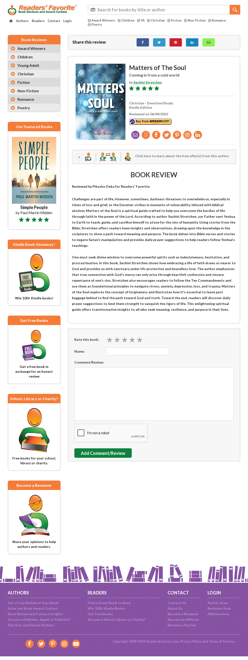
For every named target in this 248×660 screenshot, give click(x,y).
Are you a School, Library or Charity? (117, 619)
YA (143, 20)
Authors (22, 21)
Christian (158, 20)
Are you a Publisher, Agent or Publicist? (39, 619)
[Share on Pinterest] (176, 42)
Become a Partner (182, 625)
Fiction (176, 20)
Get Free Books (100, 614)
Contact (54, 21)
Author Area (218, 603)
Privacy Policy (191, 641)
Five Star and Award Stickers (31, 625)
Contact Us (177, 603)
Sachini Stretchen (147, 82)
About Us (175, 608)
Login (67, 21)
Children (128, 20)
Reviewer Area (219, 608)
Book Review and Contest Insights (35, 614)
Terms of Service (221, 641)
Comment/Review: (89, 362)
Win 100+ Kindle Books (106, 608)
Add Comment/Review (103, 453)
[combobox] (164, 9)
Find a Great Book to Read (109, 603)
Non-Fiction (197, 20)
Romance (219, 20)
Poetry (97, 24)
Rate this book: (86, 339)
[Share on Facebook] (143, 42)
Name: (79, 351)
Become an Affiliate (183, 619)
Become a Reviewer (183, 614)
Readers (38, 21)
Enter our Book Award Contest (33, 608)
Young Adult (28, 65)
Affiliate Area (218, 614)
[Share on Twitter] (159, 42)
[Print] (208, 42)
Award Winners (103, 20)
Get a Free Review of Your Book (33, 603)
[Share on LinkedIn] (192, 42)
